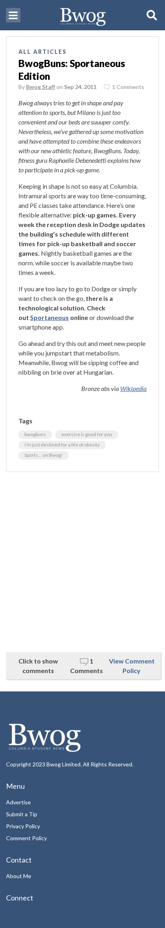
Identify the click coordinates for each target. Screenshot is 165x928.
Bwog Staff (40, 86)
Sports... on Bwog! (43, 455)
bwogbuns (35, 434)
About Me (18, 876)
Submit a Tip (21, 814)
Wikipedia (133, 388)
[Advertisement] (82, 562)
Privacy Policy (23, 826)
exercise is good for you (86, 434)
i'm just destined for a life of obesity (62, 445)
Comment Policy (26, 838)
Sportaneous (49, 317)
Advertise (18, 802)
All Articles (42, 51)
